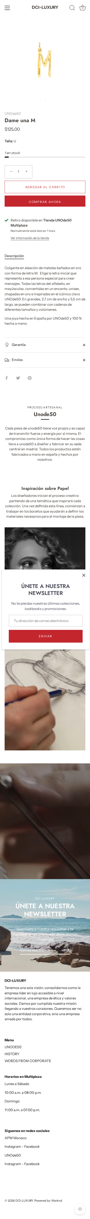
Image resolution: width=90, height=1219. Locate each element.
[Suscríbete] (66, 949)
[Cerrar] (84, 575)
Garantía (18, 344)
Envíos (17, 360)
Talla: (9, 141)
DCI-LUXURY (45, 7)
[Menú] (7, 8)
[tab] (17, 256)
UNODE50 (13, 1047)
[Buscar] (72, 8)
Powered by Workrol (48, 1200)
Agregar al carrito (45, 187)
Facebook (32, 1146)
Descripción (14, 256)
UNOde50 (13, 113)
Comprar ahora (45, 202)
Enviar (45, 636)
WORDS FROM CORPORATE (28, 1061)
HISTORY (12, 1054)
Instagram (13, 1146)
